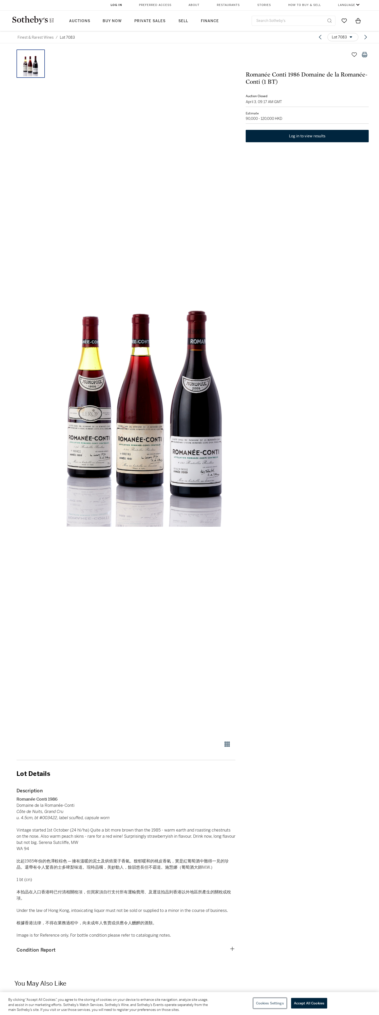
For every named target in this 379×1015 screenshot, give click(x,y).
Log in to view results (307, 136)
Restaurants (228, 5)
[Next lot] (365, 37)
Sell (183, 21)
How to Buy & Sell (304, 5)
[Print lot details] (364, 55)
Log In (116, 5)
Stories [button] (264, 5)
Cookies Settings (270, 1003)
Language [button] (346, 5)
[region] (189, 1003)
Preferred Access (155, 5)
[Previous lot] (320, 37)
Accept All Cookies (309, 1003)
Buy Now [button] (112, 21)
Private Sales (150, 21)
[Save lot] (354, 55)
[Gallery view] (227, 744)
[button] (145, 392)
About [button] (194, 5)
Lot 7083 (67, 37)
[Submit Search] (329, 21)
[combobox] (293, 21)
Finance (210, 21)
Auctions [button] (79, 21)
